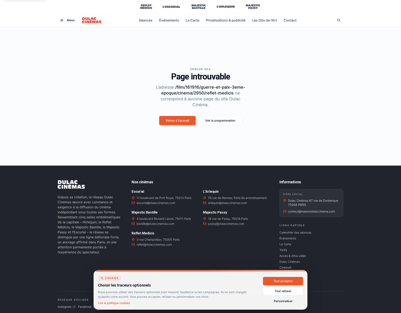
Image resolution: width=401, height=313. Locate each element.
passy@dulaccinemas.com (226, 223)
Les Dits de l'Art (264, 20)
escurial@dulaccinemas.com (156, 203)
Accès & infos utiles (292, 256)
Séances (145, 20)
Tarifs (283, 250)
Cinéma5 (285, 267)
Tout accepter (283, 281)
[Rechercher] (338, 20)
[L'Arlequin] (226, 7)
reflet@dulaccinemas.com (154, 244)
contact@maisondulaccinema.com (311, 211)
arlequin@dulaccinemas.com (227, 203)
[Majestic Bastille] (198, 7)
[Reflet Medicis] (146, 7)
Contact (290, 20)
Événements (169, 20)
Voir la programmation (220, 120)
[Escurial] (171, 7)
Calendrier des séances (295, 232)
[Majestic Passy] (252, 7)
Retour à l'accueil (177, 120)
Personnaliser (283, 301)
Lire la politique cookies (114, 303)
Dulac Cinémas (289, 261)
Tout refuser (283, 291)
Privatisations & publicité (225, 20)
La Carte (192, 20)
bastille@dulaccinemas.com (155, 223)
